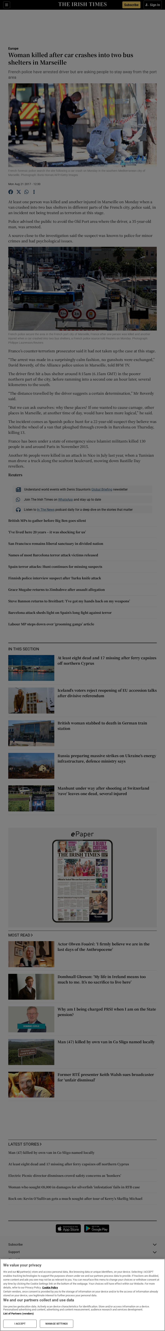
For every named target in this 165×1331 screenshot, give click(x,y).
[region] (82, 1295)
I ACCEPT (19, 1323)
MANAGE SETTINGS (56, 1323)
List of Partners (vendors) (18, 1313)
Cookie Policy (50, 1287)
